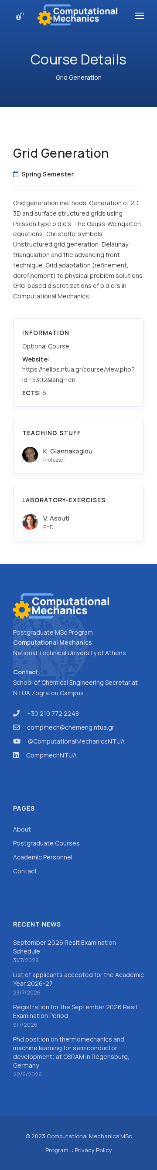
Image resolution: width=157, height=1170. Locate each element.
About (22, 829)
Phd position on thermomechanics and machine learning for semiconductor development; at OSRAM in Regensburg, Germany (71, 1052)
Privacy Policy (93, 1150)
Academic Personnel (42, 857)
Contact (25, 871)
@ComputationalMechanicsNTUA (76, 741)
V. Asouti (56, 518)
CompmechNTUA (51, 755)
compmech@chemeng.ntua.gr (70, 727)
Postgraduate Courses (46, 843)
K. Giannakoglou (67, 451)
